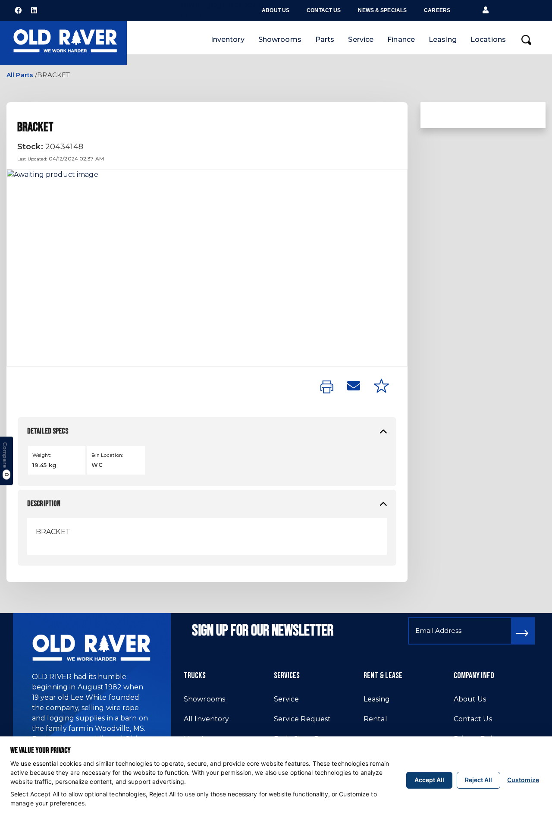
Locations (488, 39)
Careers (437, 10)
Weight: (41, 455)
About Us (275, 10)
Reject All (478, 779)
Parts (325, 39)
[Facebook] (18, 10)
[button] (486, 10)
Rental (375, 719)
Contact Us (324, 10)
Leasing (443, 39)
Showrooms (279, 39)
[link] (327, 387)
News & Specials (382, 10)
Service (360, 39)
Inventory (228, 39)
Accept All (429, 779)
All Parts (19, 75)
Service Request (302, 719)
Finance (401, 39)
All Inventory (206, 719)
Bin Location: (107, 455)
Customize (523, 779)
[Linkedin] (34, 10)
